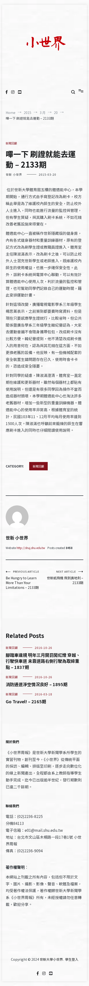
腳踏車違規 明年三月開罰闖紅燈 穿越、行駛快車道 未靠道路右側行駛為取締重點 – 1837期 (43, 661)
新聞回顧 (11, 143)
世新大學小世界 (51, 959)
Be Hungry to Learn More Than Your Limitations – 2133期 (22, 580)
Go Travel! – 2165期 (26, 701)
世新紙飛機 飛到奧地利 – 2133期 (65, 577)
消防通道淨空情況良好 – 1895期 (36, 684)
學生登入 (71, 959)
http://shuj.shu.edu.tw (31, 548)
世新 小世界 (14, 174)
